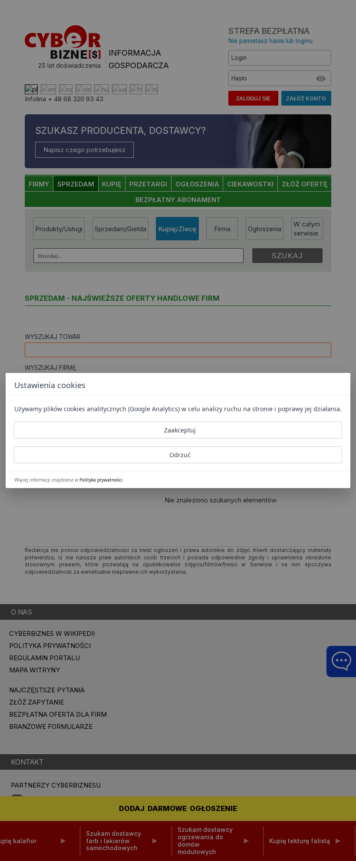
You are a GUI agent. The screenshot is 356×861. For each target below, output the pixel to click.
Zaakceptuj (180, 430)
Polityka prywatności (100, 480)
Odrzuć (180, 455)
